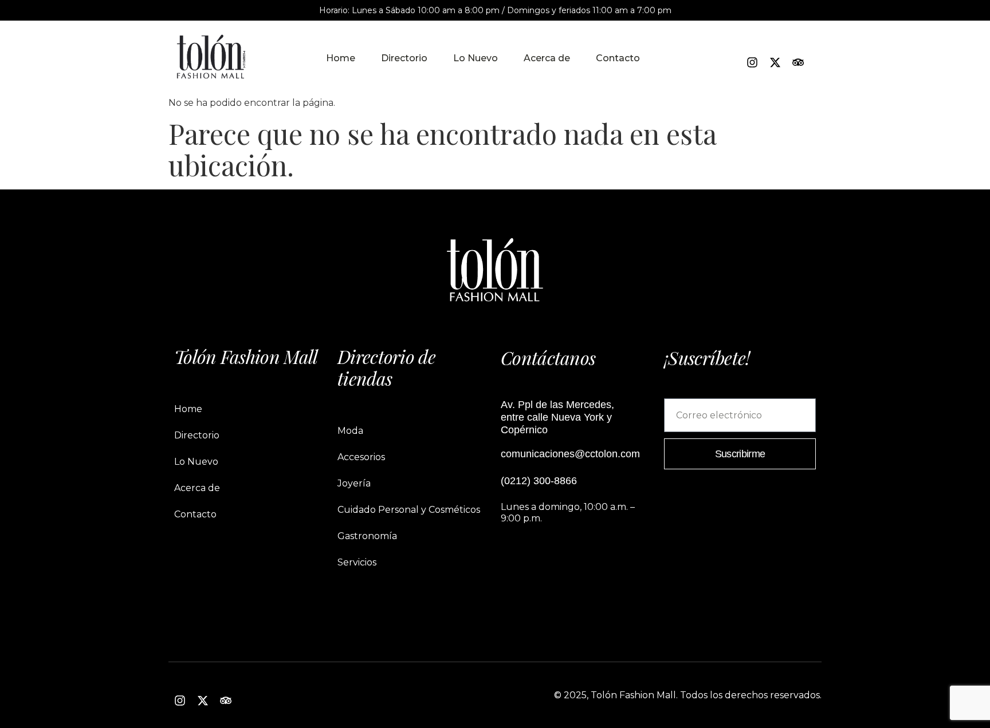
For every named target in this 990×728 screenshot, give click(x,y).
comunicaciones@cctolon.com (570, 454)
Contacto (618, 58)
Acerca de (547, 58)
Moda (350, 430)
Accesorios (361, 457)
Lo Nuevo (475, 58)
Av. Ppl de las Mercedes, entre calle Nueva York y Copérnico (557, 417)
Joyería (354, 483)
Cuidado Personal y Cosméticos (408, 509)
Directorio (404, 58)
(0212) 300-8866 (539, 480)
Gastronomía (367, 536)
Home (340, 58)
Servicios (356, 562)
